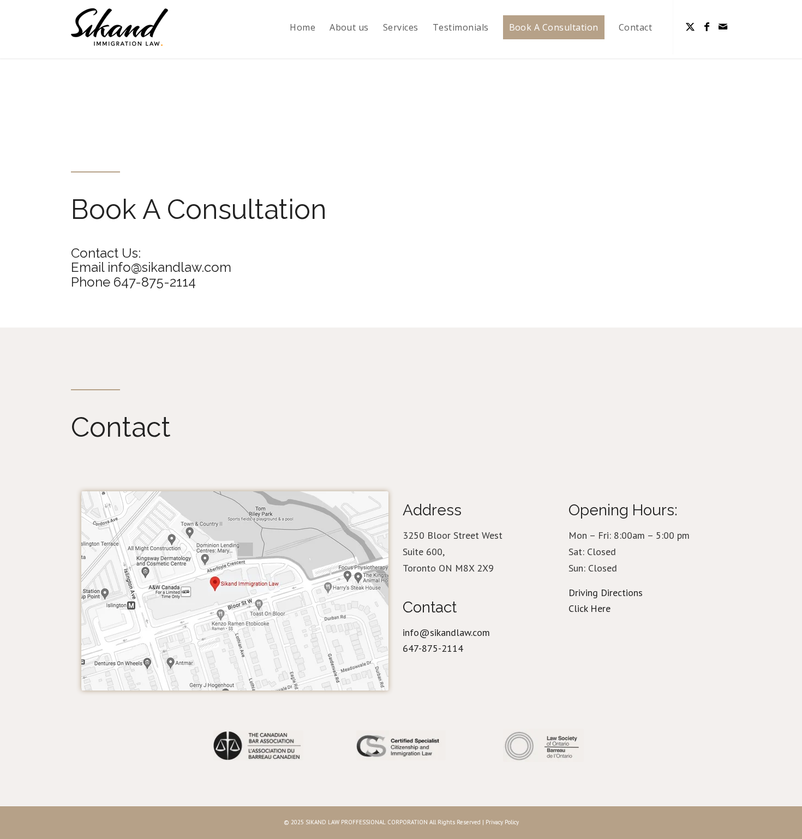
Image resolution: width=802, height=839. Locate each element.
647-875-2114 (433, 648)
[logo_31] (119, 27)
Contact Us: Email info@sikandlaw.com (151, 260)
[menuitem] (302, 27)
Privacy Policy (502, 822)
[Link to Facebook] (706, 27)
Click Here (589, 608)
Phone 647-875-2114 (133, 282)
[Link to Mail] (723, 27)
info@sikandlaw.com (446, 632)
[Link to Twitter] (690, 27)
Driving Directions (605, 592)
